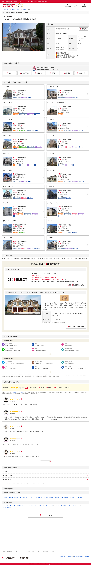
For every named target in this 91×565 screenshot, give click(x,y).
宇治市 (31, 497)
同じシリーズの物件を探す (76, 326)
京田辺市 (39, 73)
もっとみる (45, 354)
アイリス (56, 505)
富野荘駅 (67, 73)
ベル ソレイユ (76, 505)
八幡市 (46, 497)
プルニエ (41, 505)
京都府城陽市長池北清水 (63, 29)
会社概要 (87, 556)
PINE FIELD (49, 505)
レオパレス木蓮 (6, 507)
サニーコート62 (22, 505)
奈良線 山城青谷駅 (62, 57)
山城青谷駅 (82, 73)
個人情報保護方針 (78, 556)
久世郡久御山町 (38, 497)
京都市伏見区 (73, 497)
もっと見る (45, 461)
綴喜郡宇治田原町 (54, 497)
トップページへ (47, 515)
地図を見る (84, 29)
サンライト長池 (65, 505)
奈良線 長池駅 (61, 53)
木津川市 (80, 497)
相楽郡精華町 (64, 497)
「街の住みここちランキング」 (19, 392)
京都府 (13, 9)
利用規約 (70, 556)
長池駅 (24, 9)
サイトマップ (63, 556)
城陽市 (18, 9)
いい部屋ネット (5, 9)
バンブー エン (33, 505)
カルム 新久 (13, 505)
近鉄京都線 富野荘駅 (63, 55)
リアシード (5, 505)
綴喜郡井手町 (25, 73)
